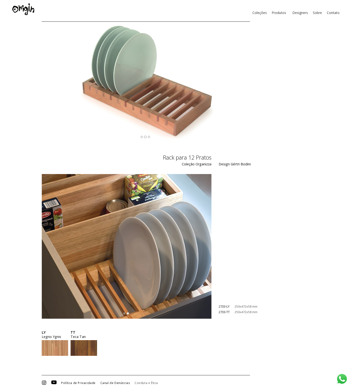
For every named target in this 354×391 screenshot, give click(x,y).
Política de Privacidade (78, 383)
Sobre (317, 12)
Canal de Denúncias (115, 383)
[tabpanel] (146, 82)
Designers (300, 12)
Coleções (259, 12)
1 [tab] (141, 137)
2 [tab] (145, 137)
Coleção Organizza (196, 164)
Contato (333, 12)
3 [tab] (149, 137)
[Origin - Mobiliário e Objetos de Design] (23, 9)
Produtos (279, 12)
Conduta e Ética (146, 383)
